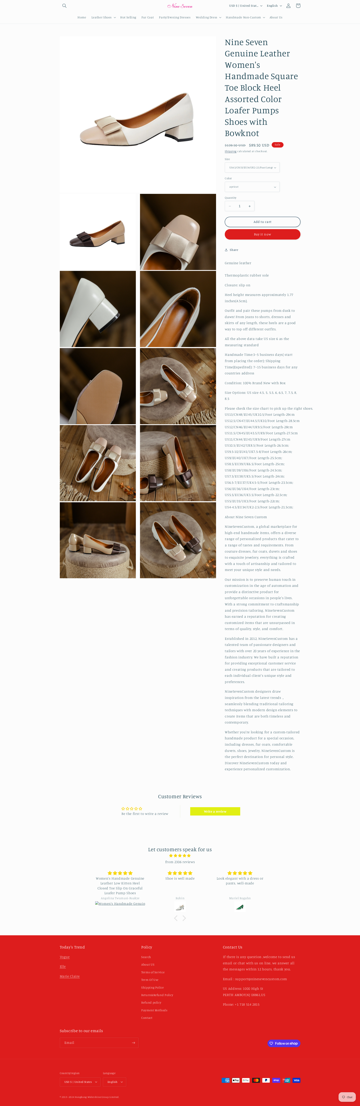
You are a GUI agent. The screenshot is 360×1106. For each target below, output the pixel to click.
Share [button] (234, 250)
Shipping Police (152, 987)
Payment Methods (154, 1010)
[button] (64, 5)
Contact (146, 1017)
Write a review (215, 811)
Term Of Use (150, 979)
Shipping (230, 151)
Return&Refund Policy (157, 995)
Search (146, 957)
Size (227, 159)
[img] (180, 856)
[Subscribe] (133, 1043)
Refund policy (151, 1002)
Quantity (230, 197)
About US (147, 964)
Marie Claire (70, 976)
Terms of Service (153, 972)
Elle (63, 966)
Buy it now (262, 234)
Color (228, 178)
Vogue (65, 957)
